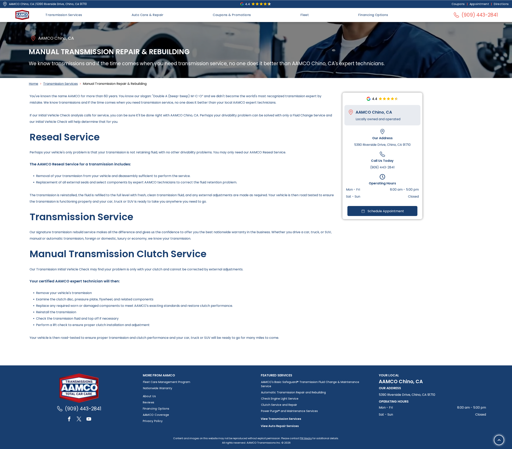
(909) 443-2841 (382, 167)
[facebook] (69, 419)
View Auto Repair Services (280, 426)
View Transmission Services (281, 419)
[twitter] (79, 419)
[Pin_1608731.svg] (4, 4)
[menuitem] (459, 4)
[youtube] (88, 419)
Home (33, 83)
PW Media (306, 438)
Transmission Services (60, 83)
